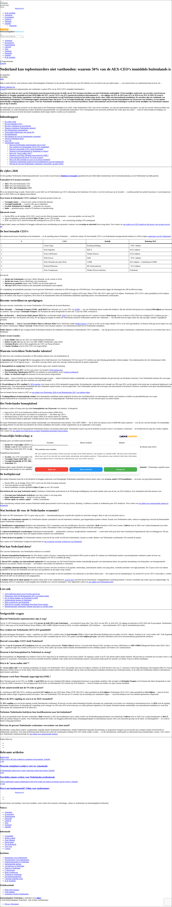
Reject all (51, 469)
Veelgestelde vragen (12, 143)
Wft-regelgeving (56, 370)
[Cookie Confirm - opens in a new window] (128, 436)
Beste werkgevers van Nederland (17, 602)
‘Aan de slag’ (69, 580)
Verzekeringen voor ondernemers (17, 860)
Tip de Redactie (10, 844)
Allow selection (86, 469)
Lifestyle (8, 19)
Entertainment (10, 45)
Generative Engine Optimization (17, 894)
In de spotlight (10, 13)
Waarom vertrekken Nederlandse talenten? (20, 128)
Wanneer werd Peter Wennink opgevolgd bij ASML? (29, 155)
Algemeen (8, 15)
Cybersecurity (10, 870)
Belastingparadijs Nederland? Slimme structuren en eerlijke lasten (29, 606)
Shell (64, 315)
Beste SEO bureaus (12, 890)
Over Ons (8, 846)
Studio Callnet (10, 838)
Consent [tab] (50, 443)
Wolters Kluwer (81, 324)
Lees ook (8, 141)
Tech (6, 49)
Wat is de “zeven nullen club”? (20, 153)
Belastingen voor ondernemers (16, 858)
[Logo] (12, 793)
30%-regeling (35, 384)
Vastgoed (8, 21)
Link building (10, 892)
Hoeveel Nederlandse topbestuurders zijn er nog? (27, 145)
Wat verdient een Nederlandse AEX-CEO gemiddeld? (29, 147)
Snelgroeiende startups (13, 864)
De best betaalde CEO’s (13, 124)
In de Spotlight (10, 881)
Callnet (38, 898)
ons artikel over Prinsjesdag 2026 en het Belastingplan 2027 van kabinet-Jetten (61, 392)
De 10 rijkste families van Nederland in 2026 (21, 598)
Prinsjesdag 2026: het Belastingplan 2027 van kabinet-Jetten (27, 596)
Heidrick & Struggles (69, 176)
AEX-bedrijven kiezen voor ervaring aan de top (22, 594)
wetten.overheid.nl (71, 372)
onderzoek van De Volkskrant (159, 236)
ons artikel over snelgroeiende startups (43, 734)
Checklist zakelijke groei (14, 879)
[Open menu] (1, 1)
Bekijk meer (4, 757)
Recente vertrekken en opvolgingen (18, 126)
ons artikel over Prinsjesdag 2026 (101, 582)
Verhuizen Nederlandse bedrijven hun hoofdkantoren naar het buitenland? (36, 162)
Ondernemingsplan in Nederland (17, 862)
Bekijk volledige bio (7, 87)
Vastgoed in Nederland (13, 874)
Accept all (120, 469)
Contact (7, 849)
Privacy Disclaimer (12, 904)
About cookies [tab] (86, 443)
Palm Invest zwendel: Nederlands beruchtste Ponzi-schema (26, 604)
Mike (2, 79)
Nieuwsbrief (9, 842)
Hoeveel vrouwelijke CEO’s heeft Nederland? (26, 149)
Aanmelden (4, 30)
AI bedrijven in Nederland (14, 866)
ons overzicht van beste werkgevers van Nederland (63, 542)
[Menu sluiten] (1, 34)
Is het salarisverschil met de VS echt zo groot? (26, 157)
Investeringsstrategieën (13, 877)
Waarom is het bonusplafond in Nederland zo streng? (28, 151)
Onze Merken (10, 840)
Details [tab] (122, 443)
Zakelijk (8, 24)
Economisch (9, 17)
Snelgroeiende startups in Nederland (18, 600)
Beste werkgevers (11, 872)
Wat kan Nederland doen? (14, 139)
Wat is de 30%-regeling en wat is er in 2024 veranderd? (29, 160)
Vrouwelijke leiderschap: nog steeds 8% (19, 132)
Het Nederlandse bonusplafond (16, 130)
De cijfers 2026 (10, 122)
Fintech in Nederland (12, 868)
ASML (77, 309)
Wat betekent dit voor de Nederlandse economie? (23, 136)
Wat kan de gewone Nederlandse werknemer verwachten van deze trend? (36, 164)
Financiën (13, 26)
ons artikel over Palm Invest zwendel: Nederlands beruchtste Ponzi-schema (40, 431)
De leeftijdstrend (11, 134)
